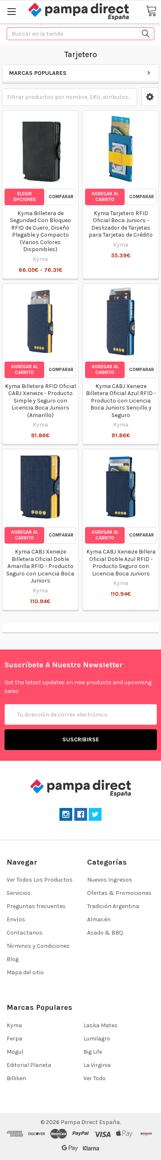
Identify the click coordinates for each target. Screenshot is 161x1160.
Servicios (19, 892)
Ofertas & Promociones (119, 892)
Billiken (16, 1078)
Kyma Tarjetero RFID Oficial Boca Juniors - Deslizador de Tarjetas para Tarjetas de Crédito (121, 224)
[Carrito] (151, 11)
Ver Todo (94, 1078)
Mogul (15, 1051)
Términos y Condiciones (38, 945)
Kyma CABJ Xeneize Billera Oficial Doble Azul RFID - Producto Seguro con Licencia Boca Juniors (121, 562)
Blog (13, 959)
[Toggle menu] (11, 11)
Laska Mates (100, 1025)
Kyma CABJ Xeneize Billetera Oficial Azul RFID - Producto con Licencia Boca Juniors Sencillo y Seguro (121, 401)
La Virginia (97, 1065)
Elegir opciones (24, 196)
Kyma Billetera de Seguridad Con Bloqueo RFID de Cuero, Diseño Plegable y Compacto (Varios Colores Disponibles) (40, 231)
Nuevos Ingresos (109, 879)
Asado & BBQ (105, 932)
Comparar (61, 196)
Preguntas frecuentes (36, 906)
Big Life (92, 1051)
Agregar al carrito (105, 196)
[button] (150, 96)
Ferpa (14, 1038)
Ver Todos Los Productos (40, 879)
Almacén (99, 919)
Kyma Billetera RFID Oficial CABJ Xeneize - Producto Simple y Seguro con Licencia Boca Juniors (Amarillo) (40, 401)
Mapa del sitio (25, 972)
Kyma (14, 1025)
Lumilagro (96, 1038)
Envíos (16, 919)
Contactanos (25, 932)
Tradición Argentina (113, 906)
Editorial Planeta (29, 1065)
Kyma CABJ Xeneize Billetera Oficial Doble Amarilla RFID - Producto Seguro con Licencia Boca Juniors (40, 566)
